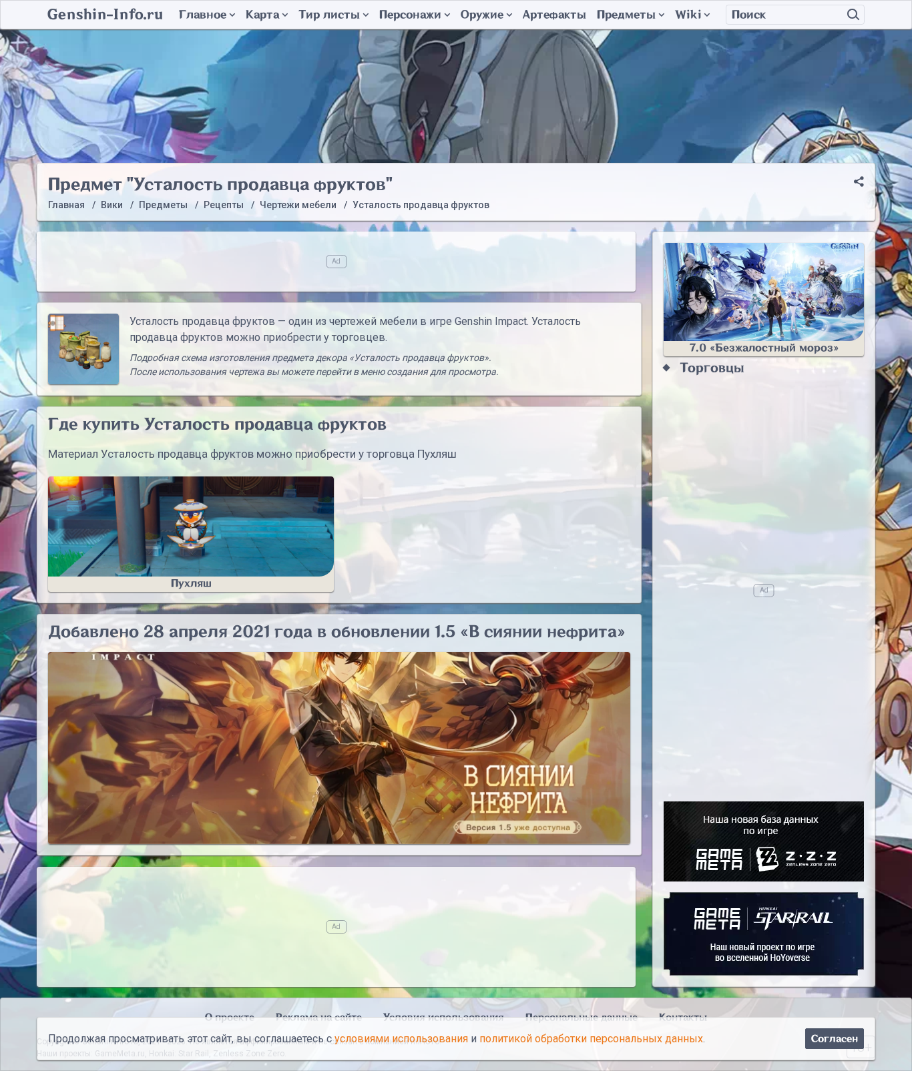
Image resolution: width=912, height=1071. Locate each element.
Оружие (482, 14)
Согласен (834, 1038)
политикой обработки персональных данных (591, 1038)
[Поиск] (853, 14)
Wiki (688, 14)
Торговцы (712, 368)
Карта (262, 14)
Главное (202, 14)
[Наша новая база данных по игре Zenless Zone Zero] (764, 841)
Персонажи (410, 14)
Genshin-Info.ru (105, 14)
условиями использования (401, 1038)
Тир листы (329, 14)
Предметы (626, 14)
